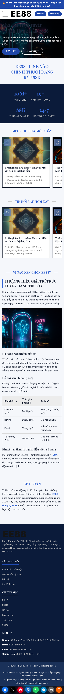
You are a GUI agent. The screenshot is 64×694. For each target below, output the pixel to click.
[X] (13, 690)
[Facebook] (5, 690)
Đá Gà (5, 610)
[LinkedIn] (28, 690)
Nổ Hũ (5, 605)
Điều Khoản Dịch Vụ (11, 574)
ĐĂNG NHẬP (55, 14)
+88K (45, 2)
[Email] (51, 690)
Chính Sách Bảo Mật (12, 569)
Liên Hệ (5, 579)
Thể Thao (7, 620)
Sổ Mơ (5, 624)
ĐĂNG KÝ (40, 14)
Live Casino (8, 615)
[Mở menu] (5, 14)
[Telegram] (44, 690)
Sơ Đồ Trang (8, 584)
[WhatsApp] (36, 690)
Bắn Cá (5, 600)
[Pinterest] (20, 690)
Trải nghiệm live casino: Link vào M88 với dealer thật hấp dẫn (26, 169)
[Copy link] (59, 690)
